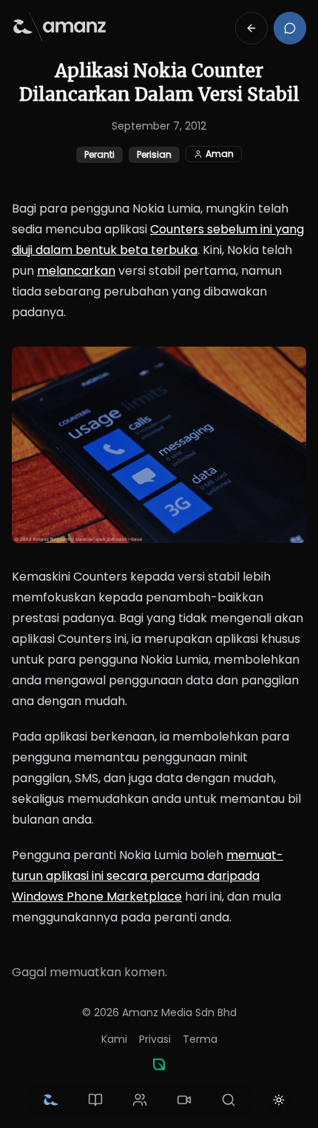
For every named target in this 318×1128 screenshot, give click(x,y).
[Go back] (251, 28)
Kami (114, 1039)
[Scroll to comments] (290, 28)
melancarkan (76, 270)
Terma (200, 1039)
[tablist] (140, 1100)
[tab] (51, 1100)
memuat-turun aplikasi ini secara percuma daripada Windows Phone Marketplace (147, 876)
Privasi (155, 1039)
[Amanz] (159, 1064)
